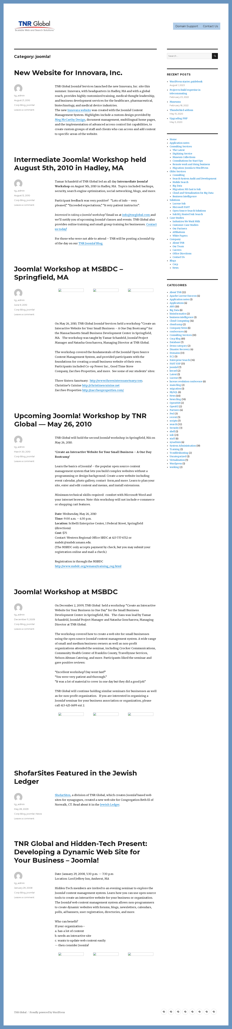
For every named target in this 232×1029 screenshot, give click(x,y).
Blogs (173, 260)
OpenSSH (175, 403)
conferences (177, 331)
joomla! (30, 105)
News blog (175, 399)
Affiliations (179, 232)
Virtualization (177, 460)
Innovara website (79, 110)
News (39, 813)
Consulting (179, 175)
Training (175, 449)
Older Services (178, 171)
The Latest (179, 150)
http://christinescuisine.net (101, 385)
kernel (173, 370)
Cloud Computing (179, 320)
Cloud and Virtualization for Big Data (193, 192)
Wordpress (176, 463)
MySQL (174, 392)
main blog (175, 385)
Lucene (174, 378)
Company (175, 239)
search (173, 424)
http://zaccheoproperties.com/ (103, 390)
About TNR (178, 242)
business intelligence (181, 317)
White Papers (180, 235)
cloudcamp (176, 324)
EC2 (172, 356)
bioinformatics (178, 313)
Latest (173, 374)
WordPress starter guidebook (186, 81)
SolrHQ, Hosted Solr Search (188, 214)
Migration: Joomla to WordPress (190, 168)
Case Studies (177, 217)
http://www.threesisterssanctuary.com (116, 380)
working (174, 467)
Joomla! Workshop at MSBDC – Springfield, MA (68, 273)
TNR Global (20, 1012)
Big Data (177, 185)
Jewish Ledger (109, 804)
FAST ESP (175, 363)
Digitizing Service (182, 153)
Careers (177, 250)
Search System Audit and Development (194, 178)
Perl (172, 413)
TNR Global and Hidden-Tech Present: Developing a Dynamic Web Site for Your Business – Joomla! (80, 851)
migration (175, 388)
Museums (175, 101)
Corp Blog (19, 105)
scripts (173, 420)
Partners (175, 410)
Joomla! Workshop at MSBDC (66, 592)
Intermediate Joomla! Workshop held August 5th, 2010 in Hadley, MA (80, 163)
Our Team (178, 246)
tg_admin (19, 95)
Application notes (179, 143)
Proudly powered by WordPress (47, 1012)
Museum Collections (184, 157)
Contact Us (210, 26)
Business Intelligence (185, 196)
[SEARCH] (215, 56)
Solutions (175, 200)
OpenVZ (174, 406)
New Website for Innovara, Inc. (68, 72)
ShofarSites (62, 795)
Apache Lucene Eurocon (183, 295)
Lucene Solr (179, 203)
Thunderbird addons (181, 110)
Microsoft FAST (181, 207)
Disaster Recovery (180, 349)
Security (174, 427)
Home (173, 139)
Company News (178, 328)
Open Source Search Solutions (189, 210)
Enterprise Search (180, 360)
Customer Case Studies (185, 225)
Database (175, 342)
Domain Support (186, 26)
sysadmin (175, 442)
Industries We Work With (186, 221)
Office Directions (182, 253)
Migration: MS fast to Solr (187, 189)
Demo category (178, 345)
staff (172, 438)
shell (172, 431)
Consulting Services (181, 146)
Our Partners (180, 228)
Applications (177, 303)
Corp (175, 264)
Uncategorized (178, 456)
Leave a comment (24, 109)
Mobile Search (180, 182)
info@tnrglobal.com (136, 214)
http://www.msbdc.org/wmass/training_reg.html (88, 566)
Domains (175, 353)
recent (173, 417)
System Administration (183, 445)
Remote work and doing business (191, 164)
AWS (172, 306)
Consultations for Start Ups (188, 160)
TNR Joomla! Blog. (90, 243)
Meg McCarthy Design (70, 119)
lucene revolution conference (186, 381)
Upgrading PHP (179, 118)
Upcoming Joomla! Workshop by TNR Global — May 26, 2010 (80, 420)
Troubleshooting (179, 452)
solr (172, 435)
